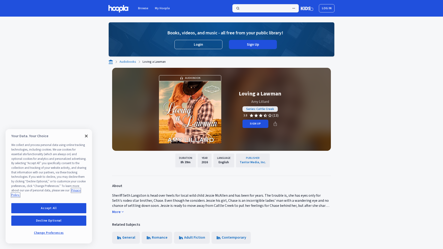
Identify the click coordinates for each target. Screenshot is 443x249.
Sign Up (253, 44)
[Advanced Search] (294, 8)
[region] (49, 186)
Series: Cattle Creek (260, 109)
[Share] (275, 124)
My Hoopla (162, 8)
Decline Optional (49, 221)
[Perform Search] (265, 8)
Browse (143, 8)
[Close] (86, 136)
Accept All (49, 208)
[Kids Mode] (307, 8)
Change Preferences (49, 233)
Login (198, 44)
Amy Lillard (260, 101)
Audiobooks (128, 61)
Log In (327, 8)
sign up (255, 124)
